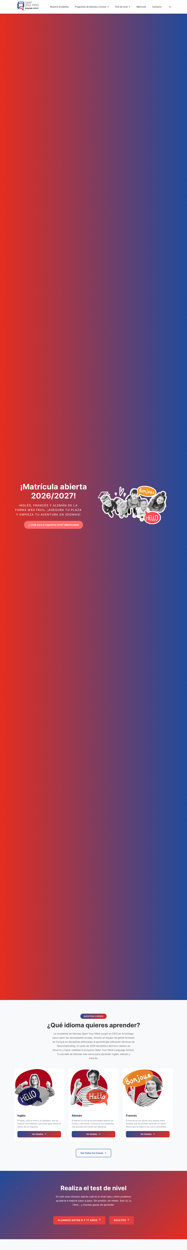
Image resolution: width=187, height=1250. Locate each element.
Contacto (157, 6)
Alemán (77, 1115)
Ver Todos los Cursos (91, 1153)
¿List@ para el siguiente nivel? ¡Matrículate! (53, 524)
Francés (131, 1115)
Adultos (120, 1220)
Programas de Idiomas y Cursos (90, 6)
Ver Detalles (37, 1134)
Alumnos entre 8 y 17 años (78, 1220)
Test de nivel (121, 6)
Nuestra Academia (59, 6)
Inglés (21, 1115)
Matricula (141, 6)
